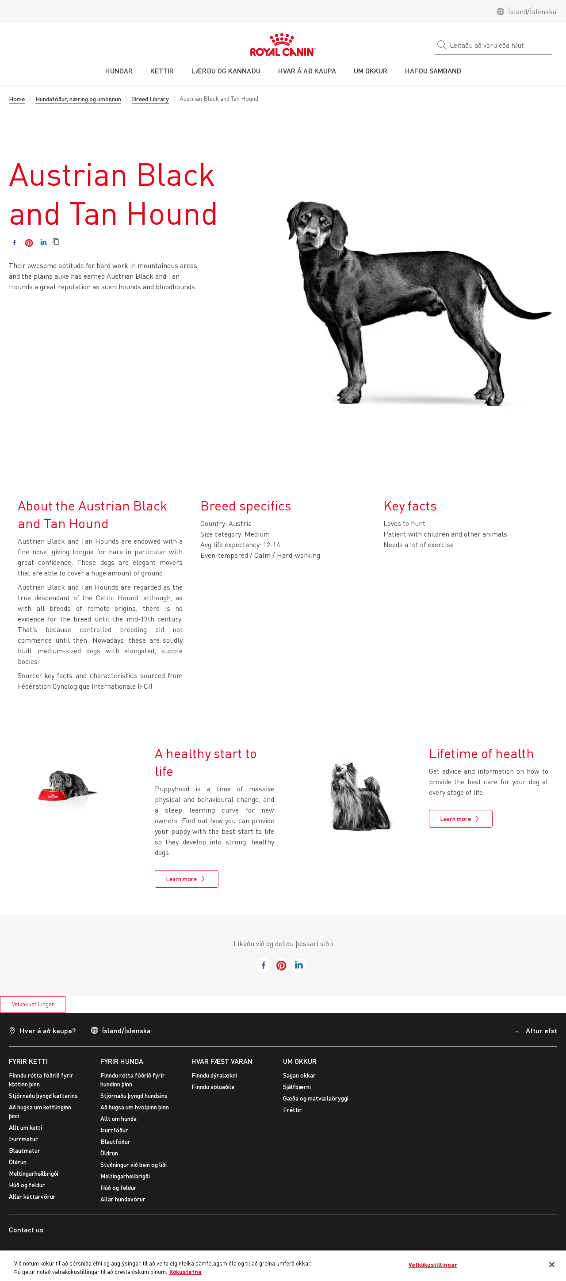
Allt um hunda (118, 1118)
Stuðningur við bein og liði (133, 1164)
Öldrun (18, 1162)
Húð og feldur (27, 1185)
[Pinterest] (28, 242)
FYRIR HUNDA (121, 1061)
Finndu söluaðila (212, 1086)
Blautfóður (115, 1141)
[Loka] (552, 1264)
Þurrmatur (23, 1139)
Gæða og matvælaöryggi (315, 1098)
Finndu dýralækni (214, 1075)
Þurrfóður (114, 1130)
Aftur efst (541, 1030)
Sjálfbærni (297, 1086)
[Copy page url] (56, 242)
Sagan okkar (299, 1075)
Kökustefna (185, 1271)
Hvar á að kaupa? (48, 1030)
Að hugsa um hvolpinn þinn (134, 1107)
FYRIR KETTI (28, 1061)
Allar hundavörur (122, 1199)
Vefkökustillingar (33, 1004)
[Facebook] (14, 242)
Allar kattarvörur (32, 1196)
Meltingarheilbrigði (33, 1173)
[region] (283, 1265)
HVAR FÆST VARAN (221, 1061)
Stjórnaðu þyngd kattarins (43, 1095)
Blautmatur (24, 1150)
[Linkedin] (43, 242)
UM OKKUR (300, 1061)
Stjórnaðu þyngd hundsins (134, 1095)
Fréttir (292, 1109)
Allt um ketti (25, 1127)
